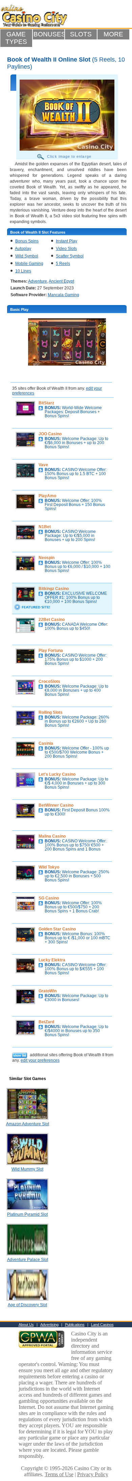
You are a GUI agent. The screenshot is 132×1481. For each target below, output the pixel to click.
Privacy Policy (92, 1474)
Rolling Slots (51, 712)
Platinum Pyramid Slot (27, 1214)
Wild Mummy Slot (27, 1169)
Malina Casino (52, 836)
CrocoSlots (49, 681)
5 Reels (63, 263)
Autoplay (23, 248)
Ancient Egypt (61, 281)
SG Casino (49, 898)
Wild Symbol (26, 256)
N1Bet (45, 526)
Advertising (49, 1325)
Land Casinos (102, 1325)
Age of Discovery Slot (27, 1304)
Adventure (37, 281)
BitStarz (46, 403)
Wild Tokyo (49, 867)
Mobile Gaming (29, 263)
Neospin (46, 557)
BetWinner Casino (56, 805)
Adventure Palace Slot (27, 1259)
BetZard (46, 1022)
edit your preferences (40, 1060)
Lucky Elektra (52, 960)
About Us (26, 1325)
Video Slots (66, 248)
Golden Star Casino (57, 929)
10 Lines (23, 271)
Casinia (46, 743)
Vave (43, 464)
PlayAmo (47, 495)
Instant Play (66, 241)
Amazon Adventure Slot (27, 1124)
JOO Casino (50, 434)
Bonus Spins (27, 241)
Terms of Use (59, 1474)
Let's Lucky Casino (57, 774)
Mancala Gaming (63, 294)
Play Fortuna (51, 650)
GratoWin (48, 991)
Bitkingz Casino (54, 588)
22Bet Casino (52, 619)
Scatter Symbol (70, 256)
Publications (75, 1325)
